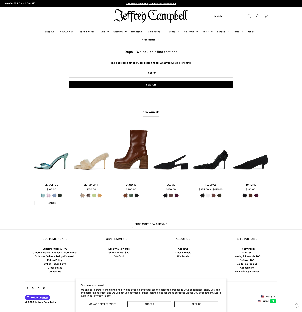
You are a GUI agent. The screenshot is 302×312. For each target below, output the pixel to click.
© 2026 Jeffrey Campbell (39, 302)
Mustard (100, 195)
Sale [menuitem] (103, 31)
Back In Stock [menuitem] (87, 31)
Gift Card (119, 256)
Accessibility (247, 267)
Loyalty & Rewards (119, 248)
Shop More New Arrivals (151, 224)
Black (136, 195)
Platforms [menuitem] (189, 31)
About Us (183, 248)
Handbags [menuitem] (136, 31)
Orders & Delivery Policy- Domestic (55, 256)
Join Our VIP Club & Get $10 (19, 3)
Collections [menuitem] (154, 31)
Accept (149, 304)
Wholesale (183, 256)
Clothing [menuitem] (118, 31)
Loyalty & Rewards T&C (247, 256)
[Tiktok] (44, 288)
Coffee (88, 195)
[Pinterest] (38, 288)
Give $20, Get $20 (119, 252)
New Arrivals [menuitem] (67, 31)
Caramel (125, 195)
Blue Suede (54, 195)
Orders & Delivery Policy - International (55, 252)
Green (131, 195)
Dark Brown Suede (250, 195)
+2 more (51, 203)
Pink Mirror (48, 195)
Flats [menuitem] (236, 31)
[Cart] (266, 16)
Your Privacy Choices (247, 271)
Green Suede (60, 195)
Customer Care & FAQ (54, 248)
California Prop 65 (247, 263)
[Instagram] (33, 288)
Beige (83, 195)
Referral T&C (247, 260)
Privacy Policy (102, 295)
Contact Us (55, 271)
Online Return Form (55, 263)
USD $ (269, 296)
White (208, 195)
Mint (94, 195)
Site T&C (247, 252)
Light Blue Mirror (43, 195)
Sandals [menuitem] (221, 31)
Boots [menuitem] (172, 31)
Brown (213, 195)
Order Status (55, 267)
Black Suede (165, 195)
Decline (196, 304)
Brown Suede (171, 195)
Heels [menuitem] (205, 31)
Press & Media (183, 252)
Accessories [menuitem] (148, 39)
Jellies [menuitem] (251, 31)
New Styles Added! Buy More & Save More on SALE (151, 3)
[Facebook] (27, 288)
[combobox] (230, 16)
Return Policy (54, 260)
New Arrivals (151, 112)
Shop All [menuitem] (49, 31)
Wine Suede (176, 195)
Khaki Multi (219, 195)
